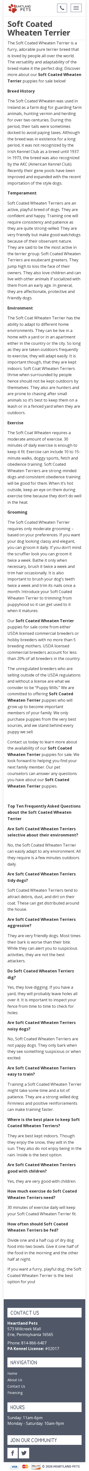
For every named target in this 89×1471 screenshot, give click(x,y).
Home (12, 1373)
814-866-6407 (33, 1343)
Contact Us (16, 1386)
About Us (14, 1379)
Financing (14, 1392)
